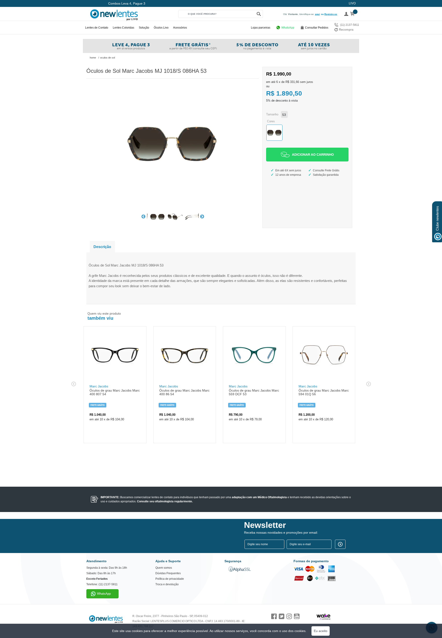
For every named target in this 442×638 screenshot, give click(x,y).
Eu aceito (320, 631)
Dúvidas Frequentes (168, 573)
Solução (144, 27)
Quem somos (163, 567)
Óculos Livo (161, 27)
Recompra (346, 29)
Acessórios (180, 27)
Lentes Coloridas (123, 27)
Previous (143, 216)
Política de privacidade (169, 578)
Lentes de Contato (96, 27)
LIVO (352, 3)
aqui (317, 14)
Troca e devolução (167, 584)
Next (202, 216)
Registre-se (330, 14)
